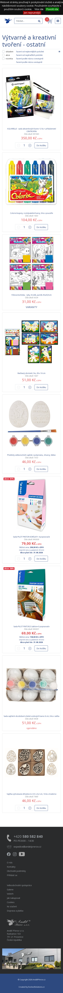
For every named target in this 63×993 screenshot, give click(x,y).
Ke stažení (12, 906)
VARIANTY (31, 307)
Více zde (39, 9)
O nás (9, 862)
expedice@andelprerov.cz (27, 846)
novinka (9, 58)
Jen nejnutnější (32, 12)
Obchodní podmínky (16, 871)
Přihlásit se (12, 875)
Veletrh (10, 893)
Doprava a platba (15, 910)
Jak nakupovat (13, 898)
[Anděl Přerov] (8, 21)
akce (8, 55)
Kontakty (11, 866)
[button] (41, 145)
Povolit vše (52, 9)
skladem (9, 51)
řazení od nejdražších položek (29, 55)
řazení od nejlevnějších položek (30, 51)
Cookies (11, 902)
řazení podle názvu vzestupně (29, 58)
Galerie (10, 889)
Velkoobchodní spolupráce (19, 885)
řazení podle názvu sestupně (29, 62)
